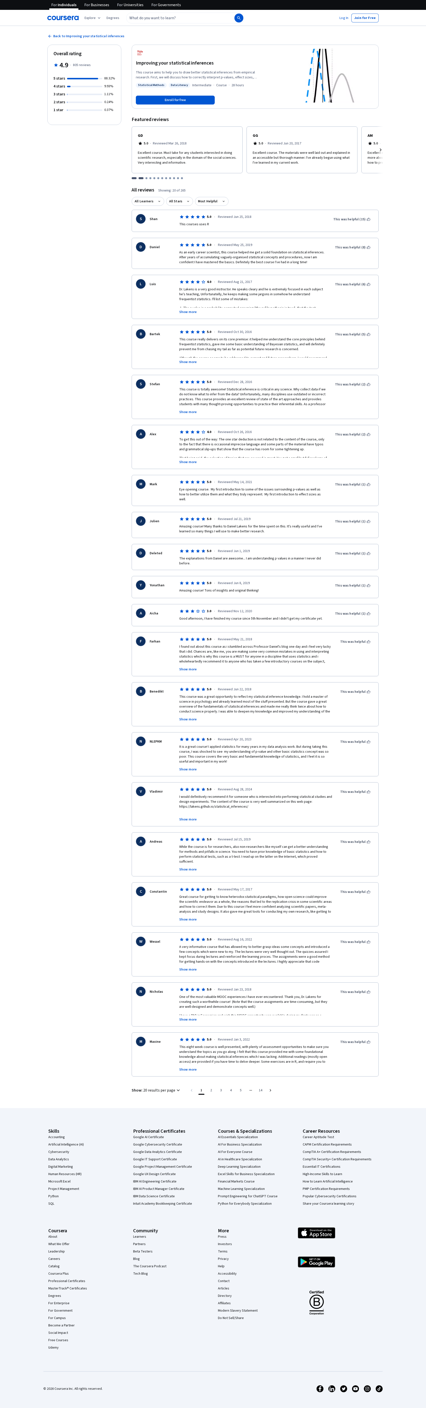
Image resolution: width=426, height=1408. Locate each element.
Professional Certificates (66, 1281)
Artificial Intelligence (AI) (66, 1144)
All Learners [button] (144, 201)
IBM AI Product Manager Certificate (158, 1188)
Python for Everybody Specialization (245, 1203)
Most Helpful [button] (208, 201)
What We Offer (59, 1244)
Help (221, 1266)
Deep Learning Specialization (239, 1166)
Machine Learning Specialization (241, 1188)
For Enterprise (59, 1303)
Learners (139, 1236)
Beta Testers (143, 1251)
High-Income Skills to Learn (322, 1174)
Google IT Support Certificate (155, 1159)
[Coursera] (63, 18)
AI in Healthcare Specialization (240, 1159)
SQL (51, 1203)
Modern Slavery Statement (238, 1310)
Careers (54, 1258)
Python (53, 1196)
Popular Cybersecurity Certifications (329, 1196)
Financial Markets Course (236, 1181)
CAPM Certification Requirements (327, 1144)
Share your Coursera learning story (328, 1203)
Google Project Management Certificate (162, 1166)
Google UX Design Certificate (154, 1174)
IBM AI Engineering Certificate (155, 1181)
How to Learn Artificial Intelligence (328, 1181)
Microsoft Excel (59, 1181)
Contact (224, 1281)
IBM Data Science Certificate (154, 1196)
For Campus (57, 1318)
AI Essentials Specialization (238, 1137)
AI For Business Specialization (240, 1144)
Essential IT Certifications (321, 1166)
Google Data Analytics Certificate (157, 1151)
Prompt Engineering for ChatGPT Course (248, 1196)
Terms (223, 1251)
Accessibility (227, 1273)
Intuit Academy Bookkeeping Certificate (162, 1203)
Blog (136, 1258)
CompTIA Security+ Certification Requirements (337, 1159)
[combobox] (175, 18)
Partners (139, 1244)
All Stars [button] (175, 201)
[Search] (238, 18)
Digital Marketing (60, 1166)
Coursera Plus (58, 1273)
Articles (223, 1288)
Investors (225, 1244)
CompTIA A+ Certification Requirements (332, 1151)
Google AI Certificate (148, 1137)
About (52, 1236)
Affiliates (224, 1303)
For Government (60, 1310)
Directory (225, 1295)
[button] (113, 18)
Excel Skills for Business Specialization (246, 1174)
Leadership (56, 1251)
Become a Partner (61, 1325)
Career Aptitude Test (318, 1137)
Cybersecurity (58, 1151)
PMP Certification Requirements (326, 1188)
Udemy (53, 1347)
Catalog (54, 1266)
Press (222, 1236)
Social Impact (58, 1332)
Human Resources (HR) (65, 1174)
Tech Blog (140, 1273)
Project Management (63, 1188)
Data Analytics (58, 1159)
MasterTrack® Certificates (67, 1288)
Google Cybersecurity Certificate (157, 1144)
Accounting (56, 1137)
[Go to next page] (270, 1090)
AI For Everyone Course (235, 1151)
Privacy (223, 1258)
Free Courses (58, 1340)
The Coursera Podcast (149, 1266)
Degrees (54, 1295)
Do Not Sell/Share (231, 1318)
